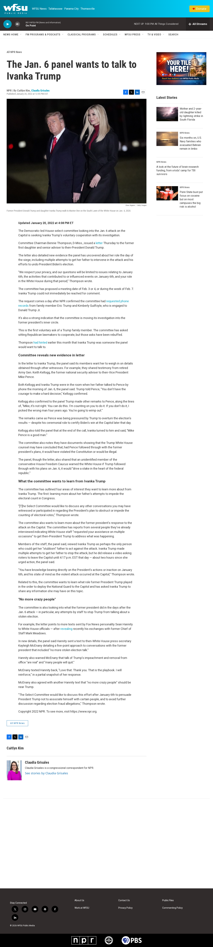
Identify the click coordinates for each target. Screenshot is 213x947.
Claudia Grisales (40, 90)
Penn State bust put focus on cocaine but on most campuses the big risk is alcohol (191, 199)
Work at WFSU (82, 908)
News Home (10, 34)
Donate (201, 8)
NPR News (185, 133)
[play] (7, 24)
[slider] (22, 24)
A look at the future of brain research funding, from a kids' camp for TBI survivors (177, 170)
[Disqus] (106, 843)
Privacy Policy (125, 908)
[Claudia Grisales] (14, 770)
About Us (79, 900)
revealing (66, 629)
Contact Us (124, 900)
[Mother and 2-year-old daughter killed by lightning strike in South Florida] (167, 114)
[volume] (17, 24)
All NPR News (14, 52)
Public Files (168, 900)
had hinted (40, 342)
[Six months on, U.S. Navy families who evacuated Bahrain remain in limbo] (167, 139)
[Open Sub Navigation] (21, 34)
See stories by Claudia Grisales (46, 773)
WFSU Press (132, 34)
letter (99, 243)
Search (173, 34)
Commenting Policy (172, 908)
